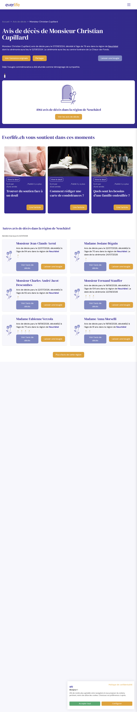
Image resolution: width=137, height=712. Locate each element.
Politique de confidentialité (120, 684)
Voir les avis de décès (68, 116)
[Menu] (129, 4)
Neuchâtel (113, 46)
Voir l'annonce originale (16, 58)
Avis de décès (19, 21)
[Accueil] (12, 4)
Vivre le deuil (13, 179)
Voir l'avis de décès (27, 267)
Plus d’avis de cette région (68, 354)
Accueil (5, 21)
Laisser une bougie (110, 58)
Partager (39, 58)
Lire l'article (35, 207)
